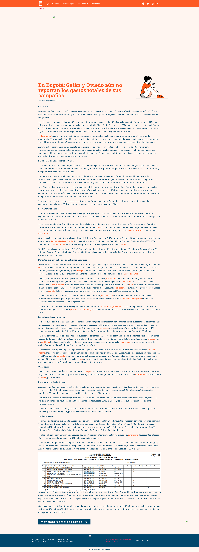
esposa (89, 371)
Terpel (43, 377)
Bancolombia (141, 374)
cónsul (41, 267)
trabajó (79, 270)
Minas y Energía (57, 284)
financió (100, 227)
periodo (51, 291)
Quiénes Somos (53, 3)
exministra (111, 278)
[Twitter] (148, 3)
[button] (158, 3)
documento (46, 136)
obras (80, 359)
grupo (123, 244)
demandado (126, 342)
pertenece (104, 328)
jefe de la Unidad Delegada (82, 309)
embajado (127, 281)
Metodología (68, 3)
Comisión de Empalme (132, 298)
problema (45, 342)
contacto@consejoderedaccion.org (118, 539)
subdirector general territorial (114, 306)
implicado (152, 339)
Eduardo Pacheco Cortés (62, 241)
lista (131, 284)
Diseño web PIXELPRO (112, 541)
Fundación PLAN (130, 273)
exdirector (119, 287)
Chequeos (96, 3)
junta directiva (58, 244)
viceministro (107, 295)
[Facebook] (143, 3)
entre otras (43, 233)
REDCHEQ (42, 9)
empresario (133, 434)
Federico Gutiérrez (135, 230)
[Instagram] (153, 3)
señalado (61, 356)
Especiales (82, 3)
